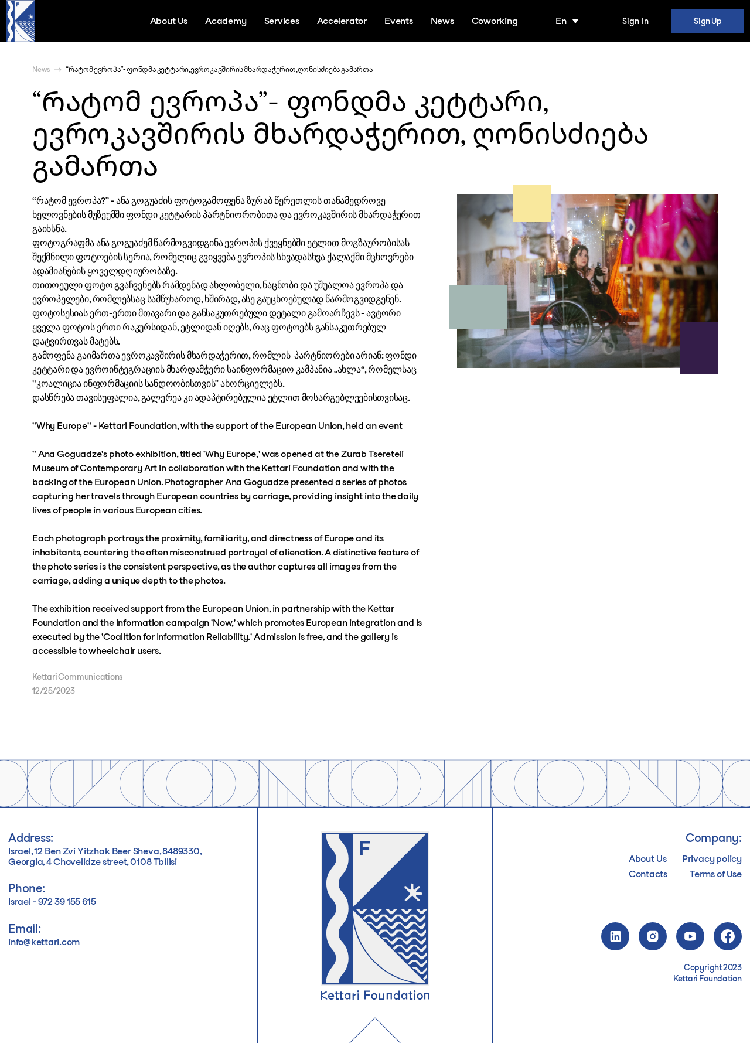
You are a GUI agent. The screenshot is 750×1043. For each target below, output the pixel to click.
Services (281, 20)
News (442, 20)
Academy (225, 20)
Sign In (635, 21)
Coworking (495, 20)
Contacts (648, 874)
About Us (169, 20)
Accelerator (342, 20)
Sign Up (708, 21)
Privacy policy (712, 859)
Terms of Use (716, 874)
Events (398, 20)
